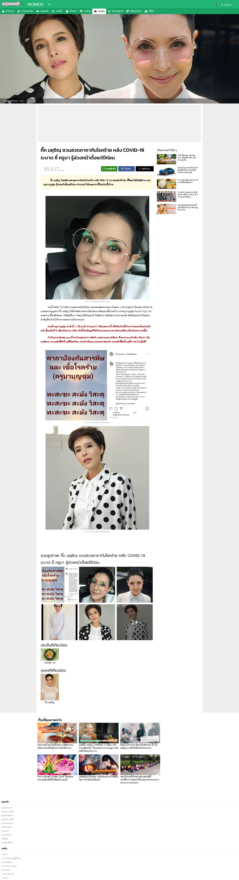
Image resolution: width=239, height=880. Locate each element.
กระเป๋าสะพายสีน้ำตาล (11, 858)
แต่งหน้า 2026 (7, 819)
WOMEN (35, 4)
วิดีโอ (151, 11)
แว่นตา (4, 877)
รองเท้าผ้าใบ (7, 862)
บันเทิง (101, 11)
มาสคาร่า (5, 831)
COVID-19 (49, 662)
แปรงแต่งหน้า (7, 823)
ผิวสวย (73, 11)
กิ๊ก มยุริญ (49, 702)
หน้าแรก (10, 11)
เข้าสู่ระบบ (228, 5)
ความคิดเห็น (110, 169)
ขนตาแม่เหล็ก (7, 811)
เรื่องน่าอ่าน (135, 11)
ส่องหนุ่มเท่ (117, 11)
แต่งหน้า (44, 11)
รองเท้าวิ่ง (5, 870)
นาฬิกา (4, 854)
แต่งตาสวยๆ (7, 807)
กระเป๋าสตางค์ (7, 874)
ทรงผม (87, 11)
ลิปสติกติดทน (7, 815)
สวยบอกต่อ (27, 11)
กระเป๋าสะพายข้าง (9, 866)
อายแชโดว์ (6, 834)
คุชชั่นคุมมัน (6, 827)
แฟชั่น (59, 11)
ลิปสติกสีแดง (7, 842)
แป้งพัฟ (4, 838)
